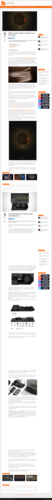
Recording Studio (6, 8)
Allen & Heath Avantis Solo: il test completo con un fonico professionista (32, 176)
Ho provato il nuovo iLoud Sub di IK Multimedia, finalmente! (19, 176)
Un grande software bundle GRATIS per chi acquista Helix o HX (26, 494)
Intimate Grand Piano (26, 57)
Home (3, 8)
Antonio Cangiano (9, 479)
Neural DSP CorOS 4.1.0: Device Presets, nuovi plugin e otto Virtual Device (19, 477)
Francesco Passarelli (5, 36)
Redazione (9, 178)
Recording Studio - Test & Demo (13, 8)
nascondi (17, 44)
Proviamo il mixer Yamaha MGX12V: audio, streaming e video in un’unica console (8, 176)
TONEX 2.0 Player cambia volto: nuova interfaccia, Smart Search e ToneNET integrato (8, 477)
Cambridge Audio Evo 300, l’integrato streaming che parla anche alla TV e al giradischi (31, 477)
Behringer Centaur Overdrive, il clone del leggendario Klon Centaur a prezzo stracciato (44, 81)
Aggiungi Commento (4, 41)
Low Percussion (15, 105)
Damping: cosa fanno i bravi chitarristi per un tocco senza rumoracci (44, 75)
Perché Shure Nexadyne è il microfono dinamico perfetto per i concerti (44, 72)
